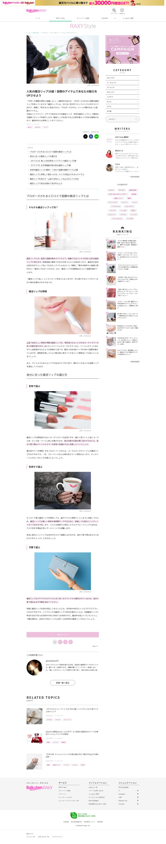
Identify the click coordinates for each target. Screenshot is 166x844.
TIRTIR (82, 765)
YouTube (121, 804)
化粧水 (133, 210)
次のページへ (62, 634)
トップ (37, 18)
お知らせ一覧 (93, 787)
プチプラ (112, 210)
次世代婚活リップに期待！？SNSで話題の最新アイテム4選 (54, 169)
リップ (45, 127)
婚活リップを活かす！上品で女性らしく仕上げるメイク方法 (54, 178)
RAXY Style (60, 18)
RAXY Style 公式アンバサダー (118, 194)
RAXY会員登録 (124, 787)
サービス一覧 (31, 837)
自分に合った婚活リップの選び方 (43, 156)
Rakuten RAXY (37, 11)
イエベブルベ (129, 206)
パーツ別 (123, 210)
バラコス (74, 765)
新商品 (63, 742)
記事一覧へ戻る (62, 682)
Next (95, 646)
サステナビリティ (57, 837)
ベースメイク (36, 124)
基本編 (134, 194)
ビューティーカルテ (65, 797)
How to (29, 127)
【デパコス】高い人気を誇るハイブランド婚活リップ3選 (53, 160)
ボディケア (111, 92)
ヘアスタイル (116, 206)
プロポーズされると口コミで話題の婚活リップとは (50, 151)
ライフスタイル (117, 219)
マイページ (62, 794)
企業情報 (66, 822)
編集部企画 (132, 190)
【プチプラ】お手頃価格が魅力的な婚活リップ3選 (50, 165)
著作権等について (89, 822)
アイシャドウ (113, 202)
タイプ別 (130, 219)
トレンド (124, 202)
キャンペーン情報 (83, 18)
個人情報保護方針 (76, 822)
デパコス (58, 719)
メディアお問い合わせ (96, 790)
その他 (109, 111)
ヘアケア (110, 97)
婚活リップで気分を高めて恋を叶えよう (46, 183)
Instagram (122, 794)
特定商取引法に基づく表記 (97, 804)
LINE (120, 797)
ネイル (109, 101)
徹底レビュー (56, 765)
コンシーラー (67, 719)
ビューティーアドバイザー (67, 801)
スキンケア (111, 78)
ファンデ (55, 742)
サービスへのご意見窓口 (97, 797)
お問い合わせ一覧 (43, 837)
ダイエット (112, 214)
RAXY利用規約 (94, 801)
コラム (109, 106)
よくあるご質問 (128, 18)
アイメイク (111, 87)
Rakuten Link (123, 801)
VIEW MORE (134, 177)
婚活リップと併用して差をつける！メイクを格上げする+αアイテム (57, 174)
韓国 (48, 742)
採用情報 (100, 822)
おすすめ (37, 127)
